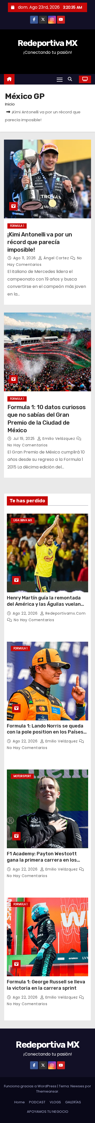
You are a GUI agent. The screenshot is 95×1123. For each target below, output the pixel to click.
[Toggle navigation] (59, 79)
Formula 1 (17, 226)
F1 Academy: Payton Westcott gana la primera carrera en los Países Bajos (42, 860)
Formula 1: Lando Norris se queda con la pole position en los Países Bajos (45, 732)
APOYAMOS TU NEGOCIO (47, 1111)
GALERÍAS (73, 1102)
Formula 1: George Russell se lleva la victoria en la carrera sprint (46, 985)
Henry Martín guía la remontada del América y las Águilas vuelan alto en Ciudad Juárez (44, 604)
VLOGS (55, 1102)
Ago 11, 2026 (25, 258)
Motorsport (22, 776)
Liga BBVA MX (22, 520)
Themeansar (47, 1091)
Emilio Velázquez (58, 438)
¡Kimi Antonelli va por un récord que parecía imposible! (39, 242)
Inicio (10, 104)
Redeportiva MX (47, 43)
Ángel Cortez (56, 258)
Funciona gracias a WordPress (30, 1086)
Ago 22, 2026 (26, 613)
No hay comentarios (27, 445)
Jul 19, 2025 (24, 438)
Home (19, 1102)
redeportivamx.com (65, 613)
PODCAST (37, 1102)
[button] (71, 79)
